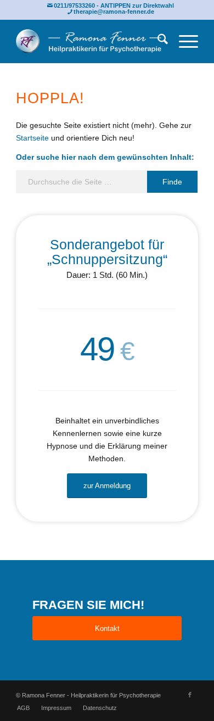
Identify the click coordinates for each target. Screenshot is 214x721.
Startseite (32, 137)
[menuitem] (157, 41)
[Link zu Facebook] (190, 694)
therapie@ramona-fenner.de (114, 11)
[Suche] (157, 41)
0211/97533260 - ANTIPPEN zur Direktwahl (114, 5)
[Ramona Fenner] (88, 41)
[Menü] (183, 41)
